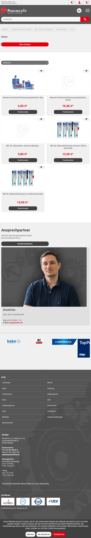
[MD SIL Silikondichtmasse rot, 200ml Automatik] (22, 179)
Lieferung (50, 388)
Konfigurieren (59, 534)
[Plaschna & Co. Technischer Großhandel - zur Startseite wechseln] (13, 11)
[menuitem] (87, 11)
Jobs (4, 411)
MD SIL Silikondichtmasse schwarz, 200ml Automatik (68, 147)
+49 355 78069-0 (11, 450)
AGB (49, 400)
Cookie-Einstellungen (55, 417)
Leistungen (6, 383)
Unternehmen (7, 394)
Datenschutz (52, 405)
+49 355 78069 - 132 (14, 320)
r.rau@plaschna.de (15, 323)
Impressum (51, 411)
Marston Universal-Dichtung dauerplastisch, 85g (23, 97)
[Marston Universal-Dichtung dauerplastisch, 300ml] (68, 82)
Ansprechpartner (8, 405)
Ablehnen (30, 534)
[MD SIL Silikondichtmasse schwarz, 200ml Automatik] (68, 130)
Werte (4, 388)
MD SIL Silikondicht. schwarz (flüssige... (23, 146)
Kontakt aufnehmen (25, 244)
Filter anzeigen (25, 44)
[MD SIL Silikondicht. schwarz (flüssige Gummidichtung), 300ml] (22, 130)
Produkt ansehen (23, 112)
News (4, 400)
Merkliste (5, 417)
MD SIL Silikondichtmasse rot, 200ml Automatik (23, 194)
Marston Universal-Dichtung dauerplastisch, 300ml (68, 98)
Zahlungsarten (52, 394)
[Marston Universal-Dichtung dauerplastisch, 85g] (22, 82)
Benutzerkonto (7, 423)
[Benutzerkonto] (79, 2)
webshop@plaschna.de (10, 454)
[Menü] (87, 11)
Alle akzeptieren (44, 534)
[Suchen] (85, 19)
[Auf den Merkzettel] (41, 71)
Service (49, 383)
